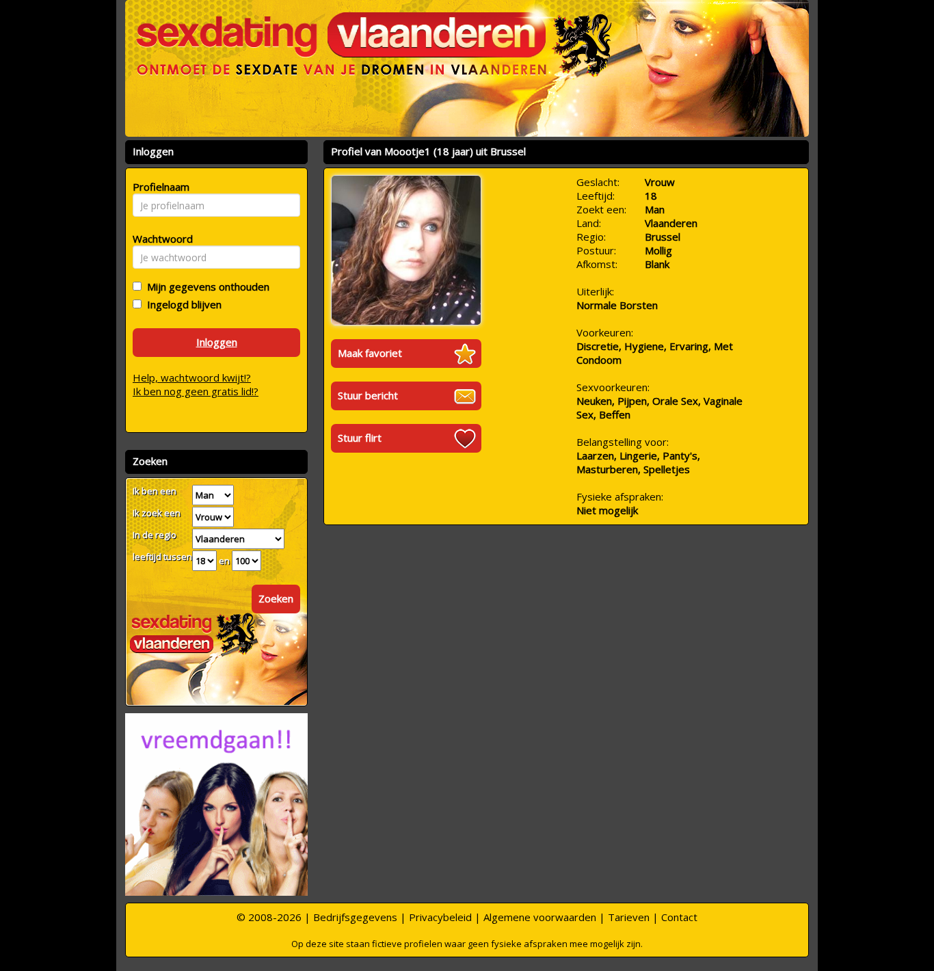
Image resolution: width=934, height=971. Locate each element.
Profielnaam (159, 187)
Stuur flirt (360, 437)
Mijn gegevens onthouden (205, 286)
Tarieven (629, 917)
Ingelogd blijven (182, 304)
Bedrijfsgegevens (355, 917)
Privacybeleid (440, 917)
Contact (679, 917)
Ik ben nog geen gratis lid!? (195, 391)
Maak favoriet (370, 353)
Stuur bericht (368, 395)
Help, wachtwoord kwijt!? (192, 377)
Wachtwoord (159, 238)
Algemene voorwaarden (539, 917)
